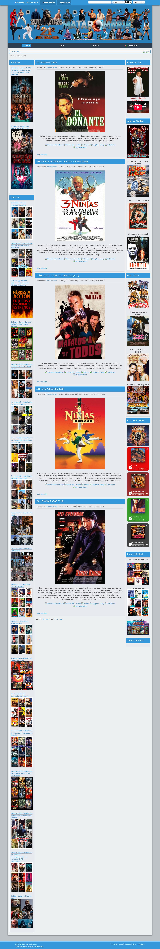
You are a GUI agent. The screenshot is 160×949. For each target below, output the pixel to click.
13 (49, 619)
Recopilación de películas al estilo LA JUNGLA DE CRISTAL (21, 366)
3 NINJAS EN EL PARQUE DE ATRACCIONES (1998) (62, 161)
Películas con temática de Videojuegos (20, 585)
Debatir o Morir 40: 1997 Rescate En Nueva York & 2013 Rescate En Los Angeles (21, 71)
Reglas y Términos (130, 944)
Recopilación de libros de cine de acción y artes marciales (21, 245)
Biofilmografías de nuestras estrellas (18, 204)
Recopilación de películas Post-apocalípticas (21, 477)
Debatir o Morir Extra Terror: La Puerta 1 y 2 (20, 127)
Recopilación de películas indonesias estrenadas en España (22, 733)
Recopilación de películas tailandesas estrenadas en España (21, 773)
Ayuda (121, 944)
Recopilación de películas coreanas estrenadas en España (21, 815)
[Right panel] (147, 51)
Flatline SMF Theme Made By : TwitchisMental (29, 946)
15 (55, 619)
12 (47, 619)
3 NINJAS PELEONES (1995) (50, 389)
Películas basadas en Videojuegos (20, 622)
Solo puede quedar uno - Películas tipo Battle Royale (21, 324)
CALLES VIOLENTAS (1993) (50, 501)
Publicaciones (52, 67)
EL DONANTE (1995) (46, 62)
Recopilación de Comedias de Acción (20, 695)
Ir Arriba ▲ (141, 944)
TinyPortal (113, 944)
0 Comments (42, 154)
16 (57, 619)
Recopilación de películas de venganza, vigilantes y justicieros (21, 440)
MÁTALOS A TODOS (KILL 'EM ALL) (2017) (57, 275)
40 (61, 619)
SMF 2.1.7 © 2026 (20, 944)
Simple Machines (32, 944)
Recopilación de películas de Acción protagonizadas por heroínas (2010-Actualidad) (21, 856)
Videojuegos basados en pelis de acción (21, 659)
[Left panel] (144, 51)
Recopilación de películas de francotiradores (21, 403)
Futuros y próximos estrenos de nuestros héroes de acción (20, 283)
